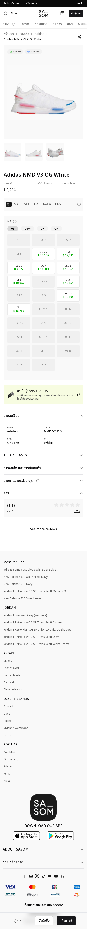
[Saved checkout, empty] (62, 13)
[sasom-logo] (43, 13)
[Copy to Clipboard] (39, 442)
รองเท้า (24, 34)
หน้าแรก (9, 34)
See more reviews (43, 529)
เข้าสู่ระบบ (76, 13)
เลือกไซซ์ (66, 920)
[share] (79, 36)
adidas (39, 34)
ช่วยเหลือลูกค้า (13, 862)
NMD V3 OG (53, 431)
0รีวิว (77, 511)
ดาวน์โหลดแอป (30, 3)
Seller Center (12, 3)
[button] (6, 13)
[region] (43, 92)
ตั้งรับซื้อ (44, 920)
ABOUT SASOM (16, 849)
